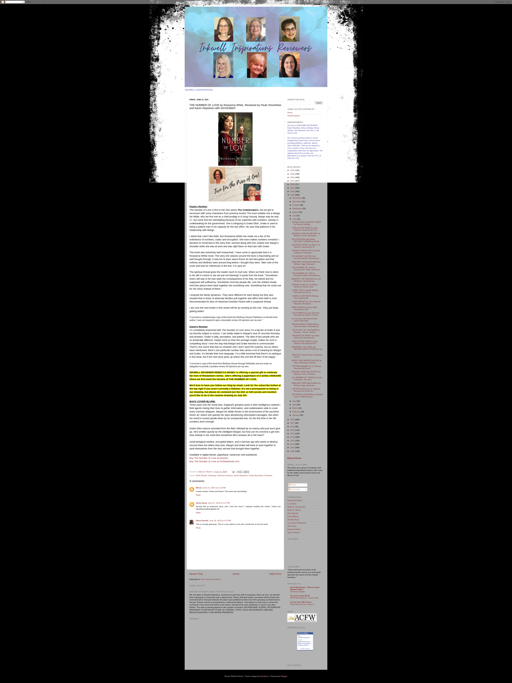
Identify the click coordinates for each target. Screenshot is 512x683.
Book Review (201, 476)
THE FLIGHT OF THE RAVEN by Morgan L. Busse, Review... (306, 331)
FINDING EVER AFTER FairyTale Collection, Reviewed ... (306, 252)
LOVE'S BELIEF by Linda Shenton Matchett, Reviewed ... (306, 303)
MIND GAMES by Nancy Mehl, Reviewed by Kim (304, 308)
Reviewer (268, 476)
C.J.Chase (291, 504)
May (294, 401)
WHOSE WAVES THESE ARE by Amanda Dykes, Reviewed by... (306, 325)
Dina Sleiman (293, 513)
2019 (292, 195)
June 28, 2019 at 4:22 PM (220, 521)
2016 (292, 427)
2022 (292, 184)
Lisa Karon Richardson (297, 523)
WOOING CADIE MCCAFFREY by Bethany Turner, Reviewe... (306, 373)
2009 (292, 451)
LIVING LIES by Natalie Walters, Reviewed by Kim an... (305, 291)
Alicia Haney (201, 503)
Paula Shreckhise (256, 476)
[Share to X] (243, 472)
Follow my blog (305, 648)
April (294, 405)
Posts (293, 485)
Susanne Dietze (294, 529)
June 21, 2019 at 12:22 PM (214, 488)
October (296, 205)
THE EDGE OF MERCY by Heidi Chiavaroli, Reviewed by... (305, 337)
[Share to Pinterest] (248, 472)
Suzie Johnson (293, 533)
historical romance (225, 476)
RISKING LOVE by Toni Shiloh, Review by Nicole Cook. (305, 286)
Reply (198, 495)
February (296, 412)
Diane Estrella (202, 521)
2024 (292, 177)
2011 (292, 444)
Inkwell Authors (293, 116)
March (295, 408)
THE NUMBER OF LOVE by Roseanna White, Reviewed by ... (307, 274)
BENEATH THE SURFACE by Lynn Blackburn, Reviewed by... (306, 280)
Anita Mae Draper (294, 500)
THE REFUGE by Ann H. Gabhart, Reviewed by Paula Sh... (306, 390)
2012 (292, 441)
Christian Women (303, 645)
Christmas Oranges (297, 592)
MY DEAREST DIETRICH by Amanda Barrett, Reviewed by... (306, 257)
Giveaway (212, 476)
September (297, 209)
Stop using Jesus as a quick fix (302, 604)
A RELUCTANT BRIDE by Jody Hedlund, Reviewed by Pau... (305, 229)
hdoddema (264, 676)
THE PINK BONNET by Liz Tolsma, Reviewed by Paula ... (306, 367)
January (296, 415)
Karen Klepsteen (241, 476)
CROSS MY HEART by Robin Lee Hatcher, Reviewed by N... (306, 246)
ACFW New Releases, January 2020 (304, 598)
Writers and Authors (304, 643)
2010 (292, 448)
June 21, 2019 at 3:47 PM (219, 503)
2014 (292, 434)
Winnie (199, 488)
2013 (292, 437)
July (294, 216)
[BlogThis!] (240, 472)
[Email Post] (233, 472)
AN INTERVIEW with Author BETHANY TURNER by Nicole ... (306, 240)
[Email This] (238, 472)
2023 (292, 181)
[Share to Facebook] (245, 472)
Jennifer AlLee (293, 520)
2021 (292, 188)
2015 (292, 430)
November (297, 202)
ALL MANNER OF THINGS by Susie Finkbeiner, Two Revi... (307, 379)
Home (236, 573)
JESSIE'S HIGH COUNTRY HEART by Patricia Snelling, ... (306, 223)
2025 (292, 174)
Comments (295, 489)
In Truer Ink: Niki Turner (300, 602)
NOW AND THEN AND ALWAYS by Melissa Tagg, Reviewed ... (306, 263)
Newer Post (196, 573)
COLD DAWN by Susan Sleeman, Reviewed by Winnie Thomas (306, 314)
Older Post (275, 573)
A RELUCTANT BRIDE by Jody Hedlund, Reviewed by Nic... (305, 342)
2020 (292, 191)
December (297, 198)
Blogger (284, 676)
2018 (292, 420)
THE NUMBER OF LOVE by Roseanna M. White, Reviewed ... (307, 269)
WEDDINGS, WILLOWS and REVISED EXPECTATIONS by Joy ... (307, 349)
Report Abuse (294, 458)
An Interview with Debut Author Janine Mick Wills (305, 320)
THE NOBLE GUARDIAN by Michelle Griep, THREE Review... (307, 395)
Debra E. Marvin (294, 510)
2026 (292, 170)
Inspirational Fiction (304, 641)
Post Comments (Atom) (211, 579)
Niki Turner (292, 526)
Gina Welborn (293, 516)
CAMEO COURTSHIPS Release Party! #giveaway (305, 297)
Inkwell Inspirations (304, 637)
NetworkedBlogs (302, 633)
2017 (292, 423)
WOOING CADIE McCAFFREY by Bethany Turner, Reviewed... (306, 235)
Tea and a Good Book (300, 596)
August (295, 212)
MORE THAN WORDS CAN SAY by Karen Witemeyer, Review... (307, 361)
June (294, 219)
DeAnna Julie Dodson (296, 507)
